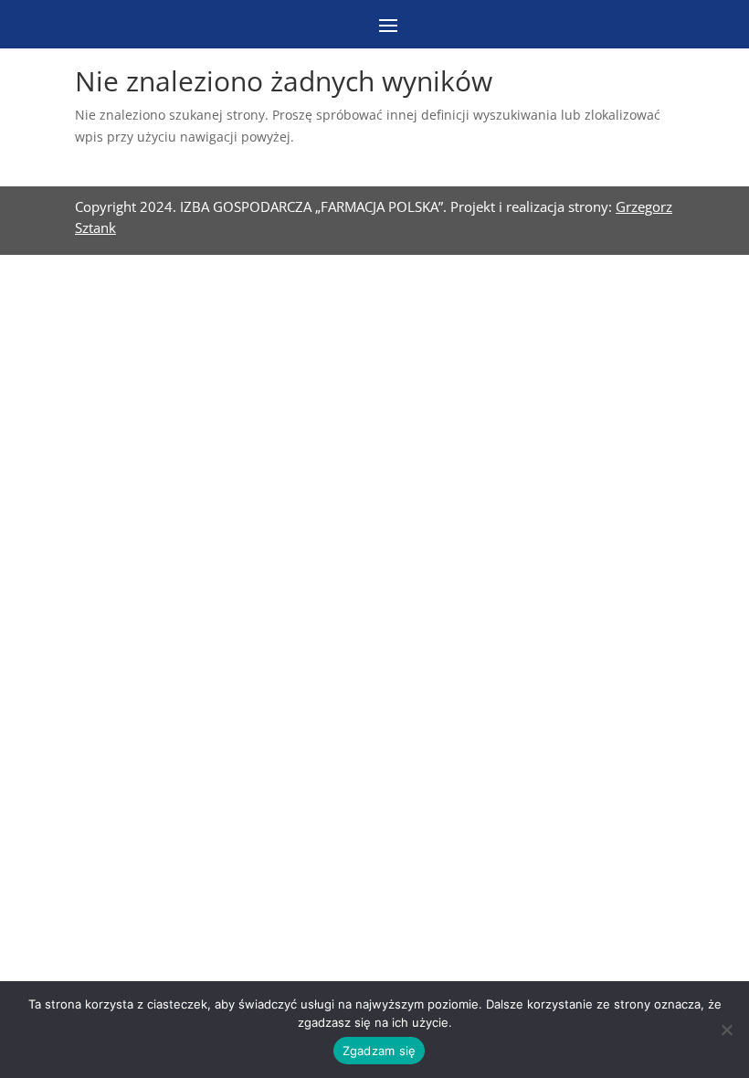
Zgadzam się (380, 1050)
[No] (726, 1029)
